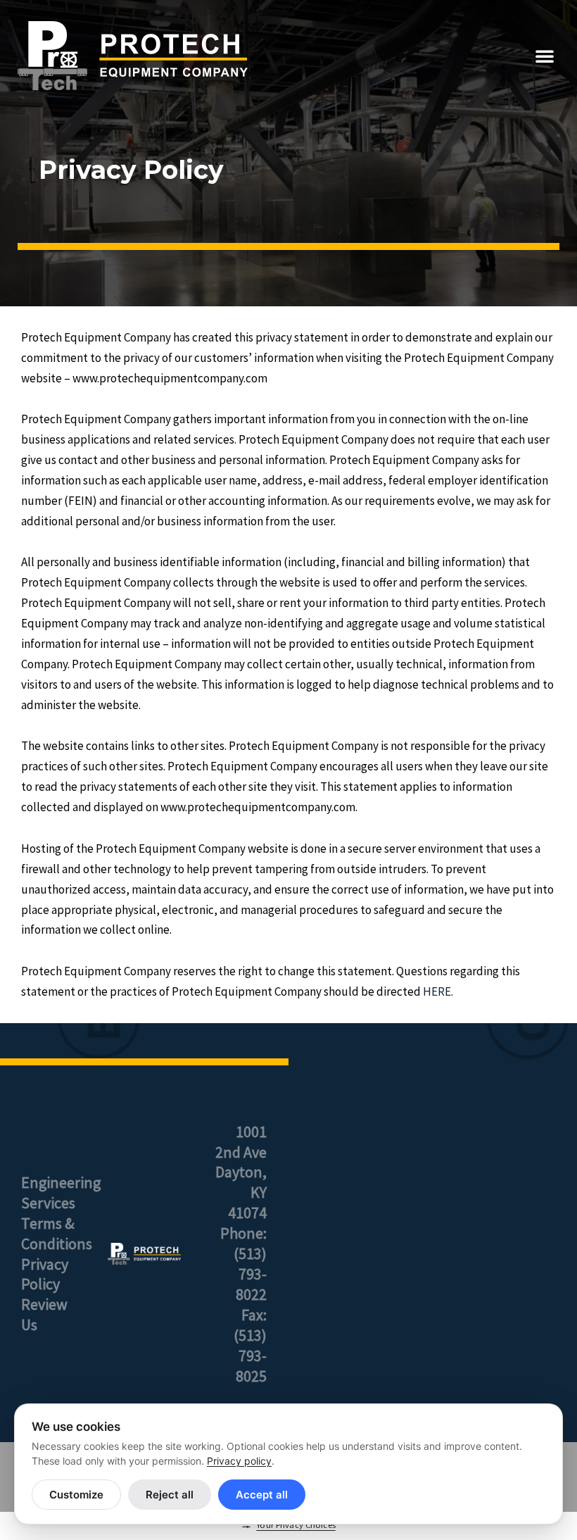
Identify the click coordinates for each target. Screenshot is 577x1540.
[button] (544, 55)
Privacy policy (239, 1461)
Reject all (170, 1494)
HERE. (438, 991)
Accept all (262, 1494)
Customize (76, 1494)
